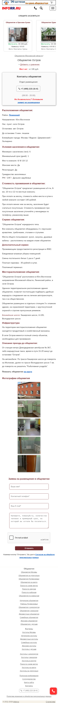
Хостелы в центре (29, 661)
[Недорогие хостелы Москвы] (29, 2)
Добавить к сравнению (30, 64)
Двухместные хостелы (29, 639)
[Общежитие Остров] (29, 390)
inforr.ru (16, 702)
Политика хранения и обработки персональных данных (29, 696)
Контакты (29, 686)
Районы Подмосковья (29, 604)
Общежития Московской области (29, 56)
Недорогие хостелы (29, 636)
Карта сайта (29, 682)
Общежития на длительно (29, 576)
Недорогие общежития (29, 601)
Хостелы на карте (29, 668)
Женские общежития (29, 621)
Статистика (50, 702)
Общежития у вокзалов (29, 611)
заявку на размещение (29, 102)
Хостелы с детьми (29, 649)
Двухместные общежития (29, 614)
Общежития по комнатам (29, 596)
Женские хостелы (29, 646)
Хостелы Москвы (29, 632)
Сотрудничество (29, 679)
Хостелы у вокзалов (29, 657)
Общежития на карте (29, 582)
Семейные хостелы (29, 643)
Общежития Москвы (29, 572)
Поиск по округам (29, 589)
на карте (28, 371)
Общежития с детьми (29, 624)
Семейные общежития (29, 617)
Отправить (29, 548)
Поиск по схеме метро (29, 586)
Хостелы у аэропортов (29, 654)
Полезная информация (29, 676)
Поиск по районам (29, 592)
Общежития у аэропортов (29, 607)
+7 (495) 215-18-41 (29, 89)
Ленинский (14, 115)
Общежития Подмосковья (29, 579)
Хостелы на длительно (29, 671)
